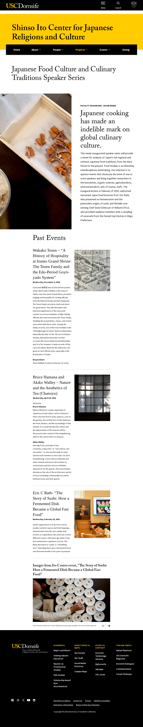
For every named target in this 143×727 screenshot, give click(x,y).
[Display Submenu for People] (62, 50)
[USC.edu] (134, 5)
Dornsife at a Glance (62, 700)
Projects (80, 49)
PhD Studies (59, 675)
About (35, 49)
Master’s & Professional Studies (59, 666)
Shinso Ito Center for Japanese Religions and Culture (62, 33)
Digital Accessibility (102, 700)
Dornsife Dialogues (125, 663)
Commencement (123, 669)
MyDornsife (100, 664)
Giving (125, 49)
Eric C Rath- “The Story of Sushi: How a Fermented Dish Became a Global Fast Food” (51, 504)
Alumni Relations (124, 650)
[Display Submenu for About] (40, 50)
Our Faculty (79, 653)
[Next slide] (109, 626)
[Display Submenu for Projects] (86, 50)
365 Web (99, 669)
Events (103, 49)
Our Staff (78, 658)
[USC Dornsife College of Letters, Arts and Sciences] (22, 7)
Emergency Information (63, 705)
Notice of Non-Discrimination (88, 705)
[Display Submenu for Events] (109, 50)
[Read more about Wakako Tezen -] (92, 270)
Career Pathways (124, 674)
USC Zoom (100, 674)
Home (17, 49)
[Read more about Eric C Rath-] (92, 514)
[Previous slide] (103, 626)
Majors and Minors (62, 650)
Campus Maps (80, 671)
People (57, 49)
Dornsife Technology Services (100, 656)
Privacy (88, 700)
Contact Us (77, 700)
